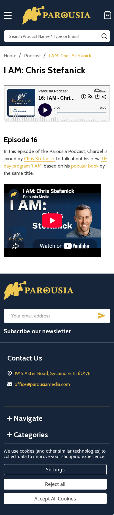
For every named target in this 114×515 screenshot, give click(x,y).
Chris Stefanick (39, 158)
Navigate (28, 418)
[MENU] (8, 15)
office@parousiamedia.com (42, 384)
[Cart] (107, 15)
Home (10, 55)
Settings (55, 469)
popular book (84, 166)
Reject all (55, 484)
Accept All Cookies (55, 498)
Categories (31, 434)
